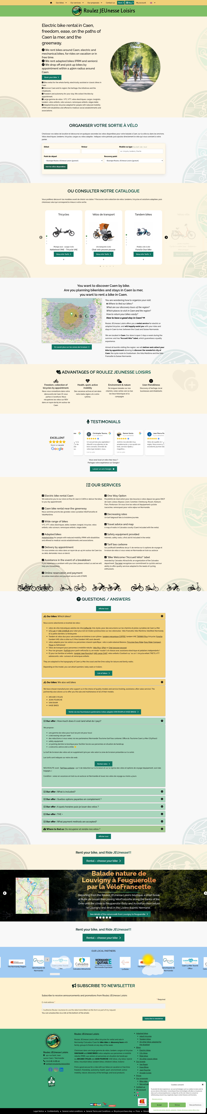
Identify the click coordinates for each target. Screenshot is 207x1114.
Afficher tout (103, 608)
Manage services (157, 1099)
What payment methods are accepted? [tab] (71, 821)
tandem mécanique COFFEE (114, 636)
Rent (120, 2)
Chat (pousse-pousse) (118, 647)
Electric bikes (145, 1050)
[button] (203, 1084)
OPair (104, 647)
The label (118, 563)
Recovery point (110, 156)
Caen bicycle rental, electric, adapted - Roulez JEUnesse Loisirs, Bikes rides (176, 1110)
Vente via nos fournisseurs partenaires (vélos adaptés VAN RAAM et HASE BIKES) (103, 712)
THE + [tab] (54, 814)
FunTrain (67, 650)
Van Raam (144, 1064)
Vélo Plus (97, 647)
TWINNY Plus (142, 636)
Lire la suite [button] (81, 452)
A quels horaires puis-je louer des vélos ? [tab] (72, 806)
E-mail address (48, 1002)
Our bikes (60, 2)
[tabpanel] (64, 237)
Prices (138, 1075)
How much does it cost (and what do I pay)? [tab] (73, 720)
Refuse (177, 1105)
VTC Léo (52, 631)
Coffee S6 (87, 628)
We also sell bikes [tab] (61, 682)
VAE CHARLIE (63, 631)
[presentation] (3, 893)
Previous (41, 237)
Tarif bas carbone (67, 768)
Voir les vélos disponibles (56, 166)
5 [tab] (113, 266)
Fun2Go (159, 636)
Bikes (138, 1047)
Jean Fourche (145, 1070)
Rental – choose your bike (102, 860)
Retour (84, 146)
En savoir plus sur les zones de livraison (70, 347)
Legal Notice (38, 1111)
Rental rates (102, 764)
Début (46, 146)
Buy (130, 2)
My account (141, 2)
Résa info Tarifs (62, 254)
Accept (159, 1105)
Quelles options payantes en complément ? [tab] (73, 799)
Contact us (110, 2)
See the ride (118, 905)
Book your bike (50, 77)
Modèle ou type (133, 146)
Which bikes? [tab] (59, 616)
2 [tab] (103, 266)
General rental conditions (72, 1111)
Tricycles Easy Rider (135, 642)
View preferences (195, 1105)
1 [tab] (100, 266)
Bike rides (144, 1081)
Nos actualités (145, 1084)
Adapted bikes (48, 537)
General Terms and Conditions (98, 1111)
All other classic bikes (148, 1058)
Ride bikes (144, 1056)
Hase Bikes (144, 1067)
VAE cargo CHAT (100, 653)
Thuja (51, 645)
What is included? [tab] (61, 791)
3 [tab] (107, 266)
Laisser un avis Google (102, 469)
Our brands (140, 1061)
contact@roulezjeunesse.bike (58, 1063)
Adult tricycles (146, 1036)
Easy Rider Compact (152, 642)
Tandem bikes (145, 1039)
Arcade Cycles (145, 1072)
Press (138, 1111)
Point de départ (50, 156)
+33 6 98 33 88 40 (53, 1061)
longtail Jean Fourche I (83, 653)
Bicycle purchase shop (123, 1111)
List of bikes (102, 673)
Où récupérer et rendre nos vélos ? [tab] (73, 828)
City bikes (144, 1053)
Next (166, 237)
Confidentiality (53, 1111)
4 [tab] (110, 266)
